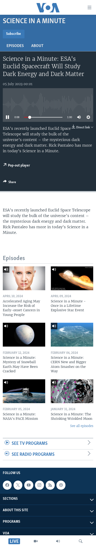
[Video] (36, 541)
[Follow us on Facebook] (7, 485)
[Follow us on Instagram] (39, 485)
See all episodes (81, 426)
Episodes (15, 46)
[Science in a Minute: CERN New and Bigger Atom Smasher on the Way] (72, 335)
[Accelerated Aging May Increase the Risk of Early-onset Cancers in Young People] (24, 278)
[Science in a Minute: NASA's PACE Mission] (24, 391)
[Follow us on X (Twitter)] (18, 485)
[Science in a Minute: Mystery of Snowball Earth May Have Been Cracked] (24, 335)
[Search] (81, 541)
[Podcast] (60, 485)
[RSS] (50, 485)
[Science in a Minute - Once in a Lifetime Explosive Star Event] (72, 278)
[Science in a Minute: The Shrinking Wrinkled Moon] (72, 391)
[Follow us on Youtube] (28, 485)
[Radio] (58, 541)
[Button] (9, 182)
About (37, 46)
